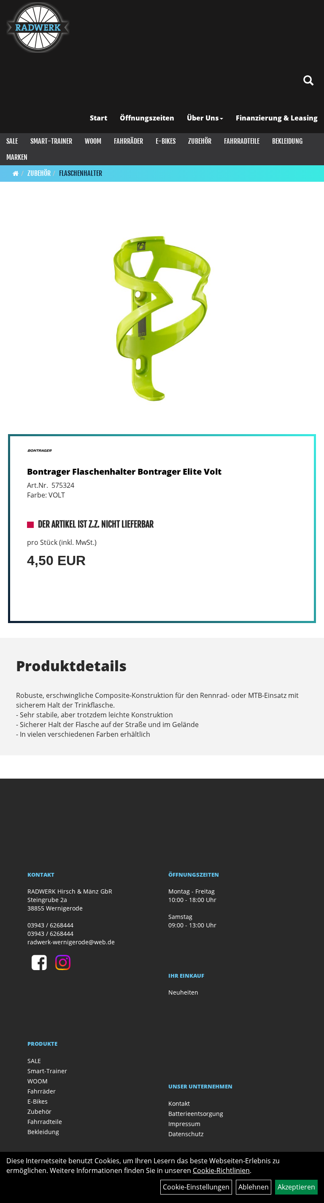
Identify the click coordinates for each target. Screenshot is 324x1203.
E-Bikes (166, 141)
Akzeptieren (296, 1187)
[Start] (16, 173)
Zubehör (199, 141)
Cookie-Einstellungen (196, 1187)
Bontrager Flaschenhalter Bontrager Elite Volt (124, 471)
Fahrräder (128, 141)
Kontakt (179, 1103)
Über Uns (203, 118)
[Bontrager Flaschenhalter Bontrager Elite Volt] (162, 319)
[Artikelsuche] (308, 81)
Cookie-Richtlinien (221, 1170)
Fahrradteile (241, 141)
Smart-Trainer (51, 141)
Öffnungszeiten (147, 118)
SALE (12, 141)
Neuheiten (183, 992)
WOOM (93, 141)
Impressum (184, 1124)
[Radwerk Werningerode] (38, 27)
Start (98, 118)
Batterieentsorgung (195, 1114)
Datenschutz (186, 1134)
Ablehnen (253, 1187)
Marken (16, 157)
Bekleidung (287, 141)
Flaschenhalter (80, 173)
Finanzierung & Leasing (277, 118)
